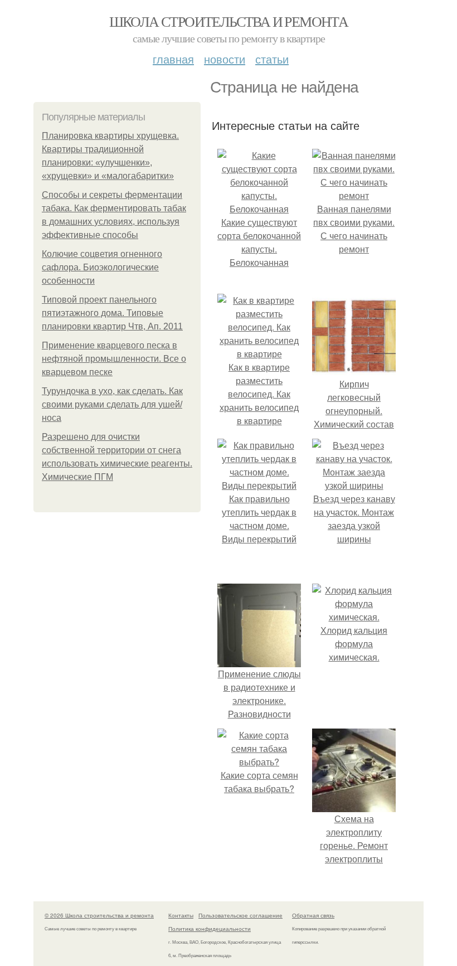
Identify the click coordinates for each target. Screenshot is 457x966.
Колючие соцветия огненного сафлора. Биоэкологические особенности (102, 267)
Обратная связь (313, 915)
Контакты (180, 915)
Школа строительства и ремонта (228, 21)
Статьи (272, 59)
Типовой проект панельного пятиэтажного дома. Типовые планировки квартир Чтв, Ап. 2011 (112, 313)
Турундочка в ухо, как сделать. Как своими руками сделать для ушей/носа (112, 404)
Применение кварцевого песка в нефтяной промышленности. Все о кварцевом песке (114, 359)
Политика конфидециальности (209, 929)
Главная (173, 59)
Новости (224, 59)
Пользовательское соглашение (240, 915)
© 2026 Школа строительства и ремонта (99, 915)
